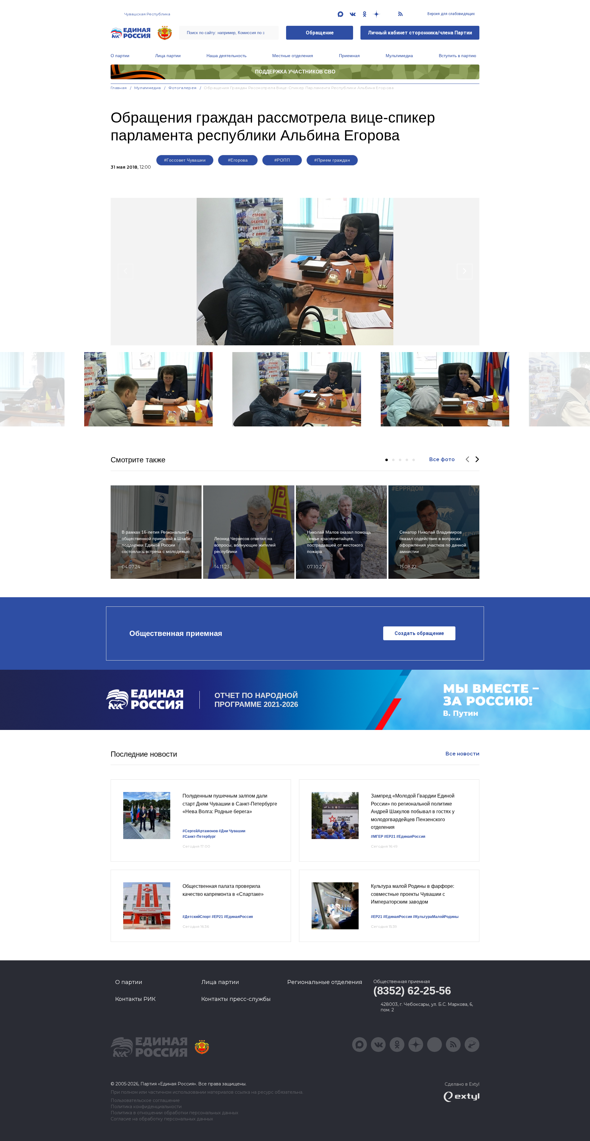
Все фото (442, 459)
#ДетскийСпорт (197, 917)
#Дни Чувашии (232, 831)
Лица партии (168, 55)
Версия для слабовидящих (451, 14)
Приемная (349, 55)
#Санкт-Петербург (199, 836)
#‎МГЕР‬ (377, 836)
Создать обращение (419, 633)
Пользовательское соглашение (145, 1100)
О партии (120, 55)
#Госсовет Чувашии (185, 160)
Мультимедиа (399, 55)
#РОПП (282, 160)
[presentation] (125, 271)
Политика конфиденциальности (146, 1106)
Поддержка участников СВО (295, 71)
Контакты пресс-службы (236, 999)
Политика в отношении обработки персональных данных (174, 1113)
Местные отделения (292, 55)
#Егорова (238, 160)
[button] (386, 460)
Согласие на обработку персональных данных (162, 1119)
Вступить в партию (457, 55)
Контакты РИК (135, 999)
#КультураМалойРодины (435, 917)
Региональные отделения (324, 982)
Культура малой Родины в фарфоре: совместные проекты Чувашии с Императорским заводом (412, 894)
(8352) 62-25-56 (412, 990)
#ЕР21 (389, 836)
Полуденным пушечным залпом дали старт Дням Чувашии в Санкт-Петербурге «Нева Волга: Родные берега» (230, 803)
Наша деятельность (226, 55)
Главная (119, 87)
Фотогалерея (182, 87)
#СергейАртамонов (200, 831)
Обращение (320, 33)
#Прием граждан (332, 160)
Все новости (462, 754)
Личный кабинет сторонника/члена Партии (420, 33)
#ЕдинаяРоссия (410, 836)
